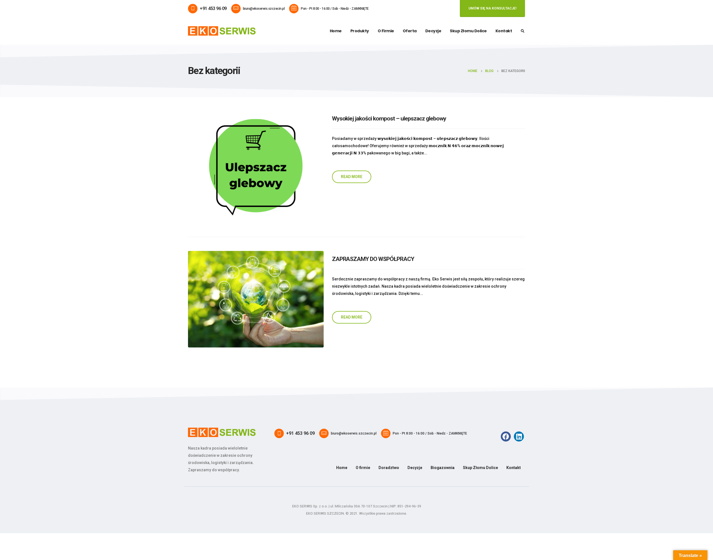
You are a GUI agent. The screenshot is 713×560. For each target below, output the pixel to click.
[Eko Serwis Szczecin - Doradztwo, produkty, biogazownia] (222, 31)
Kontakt (503, 31)
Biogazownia (443, 467)
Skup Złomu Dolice (468, 31)
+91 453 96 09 (213, 8)
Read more (351, 176)
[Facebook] (506, 436)
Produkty (359, 31)
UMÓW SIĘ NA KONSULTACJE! (492, 8)
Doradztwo (389, 467)
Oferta (410, 31)
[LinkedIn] (519, 436)
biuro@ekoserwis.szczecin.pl (264, 9)
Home (336, 31)
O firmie (386, 31)
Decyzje (433, 31)
